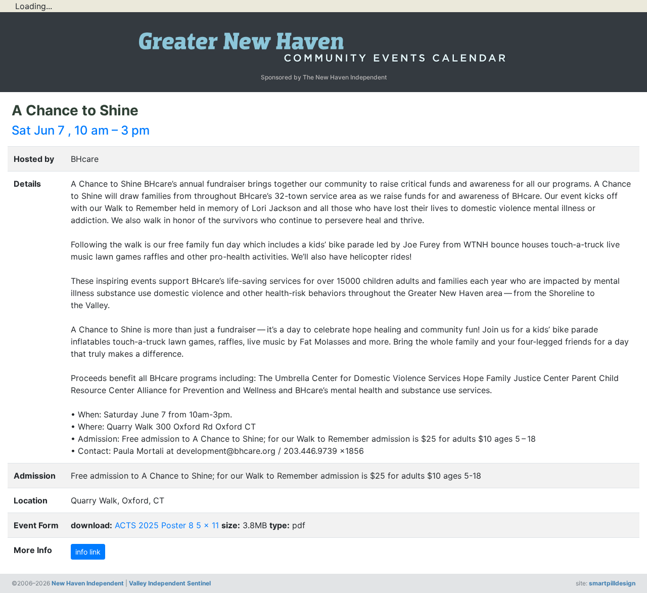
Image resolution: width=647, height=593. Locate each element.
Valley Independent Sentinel (170, 583)
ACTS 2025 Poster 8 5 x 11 (167, 525)
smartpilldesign (612, 583)
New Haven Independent (88, 583)
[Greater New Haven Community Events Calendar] (323, 44)
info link (88, 551)
